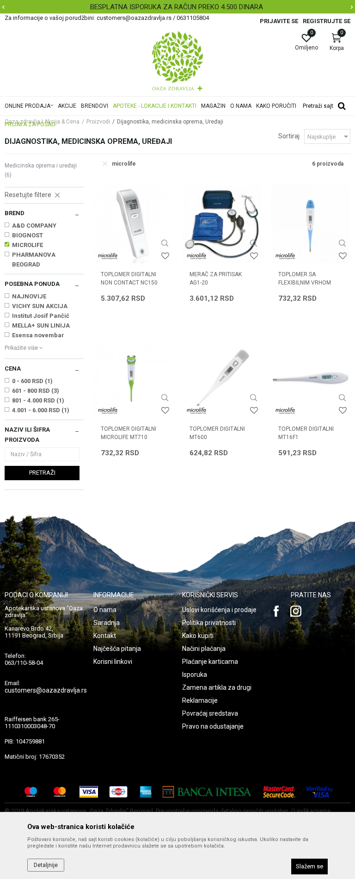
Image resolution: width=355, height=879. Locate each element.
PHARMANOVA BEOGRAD (33, 259)
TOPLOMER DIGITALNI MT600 (217, 433)
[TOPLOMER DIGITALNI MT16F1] (310, 378)
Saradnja (106, 622)
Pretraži (42, 472)
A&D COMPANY (34, 225)
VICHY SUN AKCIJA (39, 306)
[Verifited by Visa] (319, 792)
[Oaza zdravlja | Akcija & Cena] (177, 61)
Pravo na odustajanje (213, 726)
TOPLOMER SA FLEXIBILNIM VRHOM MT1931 (304, 282)
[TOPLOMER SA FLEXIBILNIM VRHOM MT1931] (310, 224)
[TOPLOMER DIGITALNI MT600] (222, 378)
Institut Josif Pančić (40, 315)
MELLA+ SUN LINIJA (41, 325)
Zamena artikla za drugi (216, 687)
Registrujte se (326, 21)
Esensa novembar (38, 335)
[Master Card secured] (279, 792)
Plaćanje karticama (210, 661)
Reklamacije (200, 700)
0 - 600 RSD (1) (32, 381)
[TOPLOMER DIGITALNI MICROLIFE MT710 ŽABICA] (133, 378)
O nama (104, 609)
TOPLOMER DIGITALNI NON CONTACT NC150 (129, 278)
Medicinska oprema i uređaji (41, 170)
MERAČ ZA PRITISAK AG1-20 (216, 278)
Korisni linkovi (112, 661)
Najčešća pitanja (117, 648)
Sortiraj (289, 136)
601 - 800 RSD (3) (35, 390)
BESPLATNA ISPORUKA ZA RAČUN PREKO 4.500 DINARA (176, 7)
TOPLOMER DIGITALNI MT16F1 (306, 433)
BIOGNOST (27, 235)
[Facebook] (276, 611)
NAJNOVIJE (29, 296)
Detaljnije (46, 865)
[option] (177, 7)
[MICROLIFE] (107, 256)
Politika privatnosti (209, 622)
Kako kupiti (198, 635)
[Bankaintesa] (207, 792)
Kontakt (104, 635)
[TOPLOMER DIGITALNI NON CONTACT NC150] (133, 224)
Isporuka (194, 674)
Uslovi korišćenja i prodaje (219, 609)
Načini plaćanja (204, 648)
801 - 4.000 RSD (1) (38, 400)
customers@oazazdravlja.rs (46, 690)
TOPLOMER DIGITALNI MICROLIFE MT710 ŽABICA (128, 437)
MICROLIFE (27, 244)
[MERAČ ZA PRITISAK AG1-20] (222, 224)
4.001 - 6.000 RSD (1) (40, 410)
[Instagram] (295, 611)
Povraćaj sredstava (210, 713)
